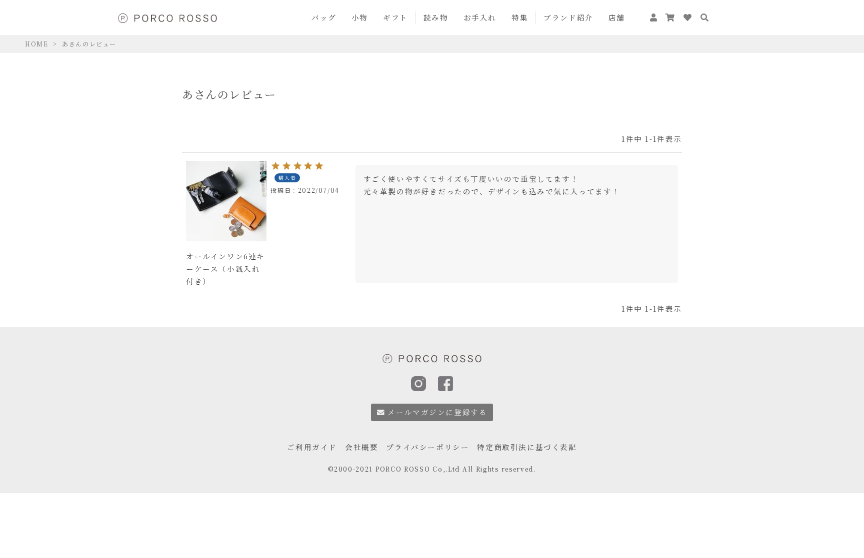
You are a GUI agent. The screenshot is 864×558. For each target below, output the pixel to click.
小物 (360, 17)
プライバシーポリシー (427, 447)
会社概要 (361, 447)
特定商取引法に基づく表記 (526, 447)
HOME (36, 43)
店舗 (616, 17)
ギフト (395, 17)
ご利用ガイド (312, 447)
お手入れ (480, 17)
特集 (520, 17)
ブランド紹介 (569, 17)
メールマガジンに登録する (437, 412)
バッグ (324, 17)
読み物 (436, 17)
